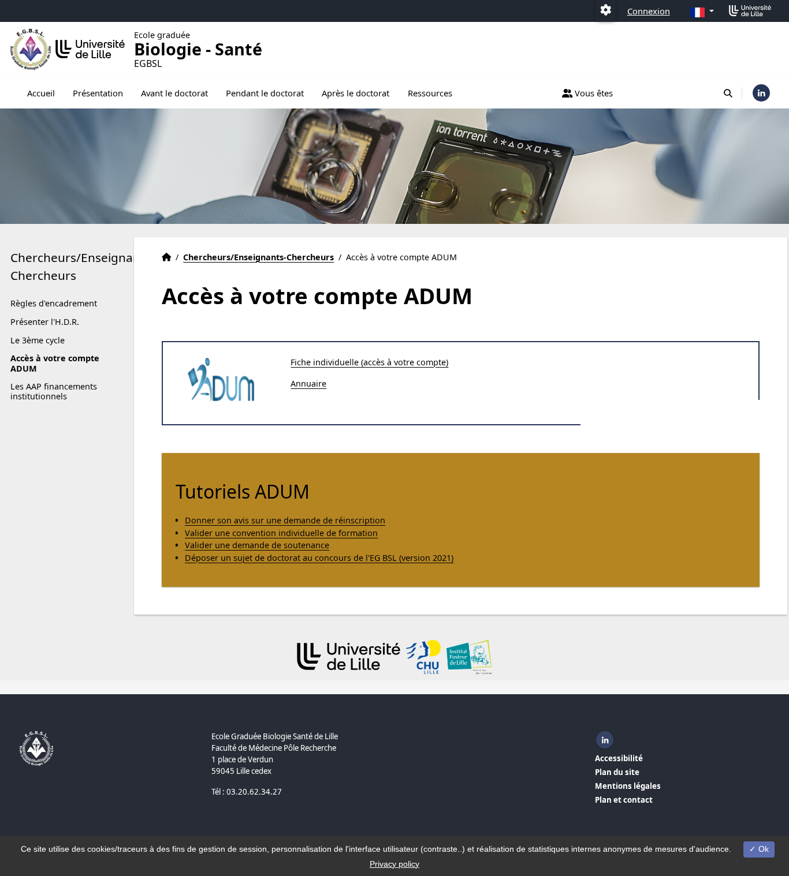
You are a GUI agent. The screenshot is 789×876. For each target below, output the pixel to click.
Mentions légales (628, 786)
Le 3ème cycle (37, 340)
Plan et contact (624, 800)
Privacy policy (394, 863)
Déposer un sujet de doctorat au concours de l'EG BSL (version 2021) (319, 557)
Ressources (430, 93)
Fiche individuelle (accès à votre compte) (369, 362)
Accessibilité (619, 758)
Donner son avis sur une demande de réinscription (285, 520)
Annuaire (308, 383)
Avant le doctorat (174, 93)
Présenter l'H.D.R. (44, 321)
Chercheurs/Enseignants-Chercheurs (82, 266)
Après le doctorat (355, 93)
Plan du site (617, 772)
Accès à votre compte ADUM (54, 363)
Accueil (41, 93)
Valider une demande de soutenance (257, 545)
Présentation (98, 93)
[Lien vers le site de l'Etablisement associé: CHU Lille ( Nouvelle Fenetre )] (423, 657)
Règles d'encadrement (53, 303)
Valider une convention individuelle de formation (281, 532)
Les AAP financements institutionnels (53, 391)
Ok (762, 848)
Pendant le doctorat (265, 93)
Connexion (648, 11)
